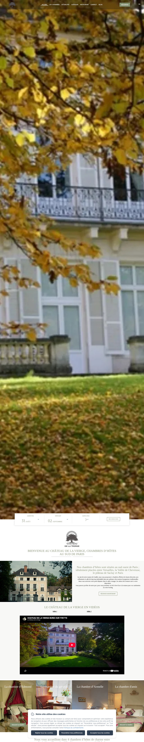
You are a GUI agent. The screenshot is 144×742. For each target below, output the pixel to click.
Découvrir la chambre (18, 725)
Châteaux (74, 4)
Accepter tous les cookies (100, 733)
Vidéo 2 (89, 611)
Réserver (124, 5)
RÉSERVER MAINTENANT (108, 594)
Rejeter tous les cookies (44, 733)
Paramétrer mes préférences (72, 733)
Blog (100, 4)
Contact (94, 4)
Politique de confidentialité (73, 728)
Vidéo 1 (55, 611)
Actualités (65, 4)
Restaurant (84, 4)
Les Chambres (54, 4)
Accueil (44, 4)
